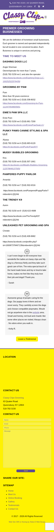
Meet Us (12, 494)
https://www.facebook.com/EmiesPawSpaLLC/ (23, 125)
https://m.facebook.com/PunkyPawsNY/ (20, 147)
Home (11, 491)
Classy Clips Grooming (13, 398)
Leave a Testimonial (27, 339)
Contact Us (13, 509)
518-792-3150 (18, 3)
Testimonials (13, 505)
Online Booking (15, 498)
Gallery (11, 502)
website (36, 312)
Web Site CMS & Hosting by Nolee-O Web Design (27, 522)
